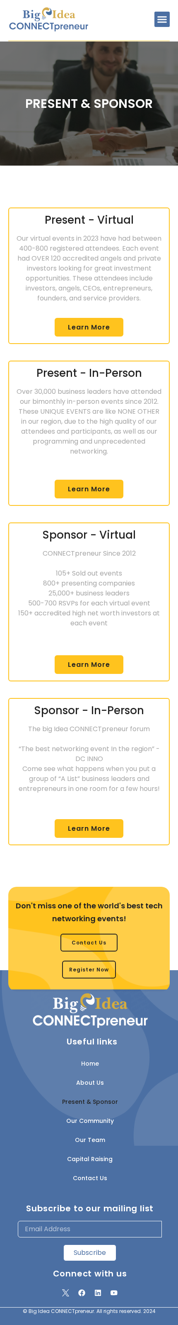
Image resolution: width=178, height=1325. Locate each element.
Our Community (90, 1121)
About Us (90, 1083)
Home (90, 1063)
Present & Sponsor (90, 1102)
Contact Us (90, 1178)
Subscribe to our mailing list (90, 1208)
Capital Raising (90, 1159)
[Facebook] (82, 1293)
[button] (162, 19)
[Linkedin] (98, 1293)
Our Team (90, 1140)
